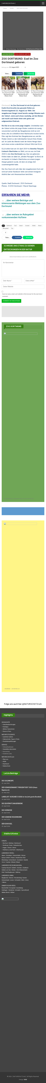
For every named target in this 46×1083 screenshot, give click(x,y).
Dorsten (19, 867)
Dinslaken (9, 855)
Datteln (14, 867)
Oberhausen (20, 849)
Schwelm (17, 890)
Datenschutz (6, 766)
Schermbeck (12, 860)
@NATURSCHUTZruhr (32, 704)
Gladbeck (25, 867)
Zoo (12, 228)
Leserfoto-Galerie (8, 736)
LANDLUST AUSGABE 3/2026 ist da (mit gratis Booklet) (21, 797)
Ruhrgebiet (5, 228)
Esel (15, 225)
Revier (40, 225)
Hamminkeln (16, 855)
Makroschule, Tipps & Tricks (11, 739)
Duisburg (5, 845)
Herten (14, 870)
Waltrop (18, 872)
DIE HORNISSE (7, 810)
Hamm (10, 847)
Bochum (5, 843)
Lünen (12, 880)
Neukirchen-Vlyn (21, 857)
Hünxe (23, 855)
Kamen (25, 877)
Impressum (6, 763)
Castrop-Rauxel (6, 867)
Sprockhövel (25, 890)
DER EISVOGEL (7, 824)
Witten (12, 892)
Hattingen (4, 890)
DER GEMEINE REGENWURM (12, 817)
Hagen (5, 847)
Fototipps (5, 726)
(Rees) (18, 862)
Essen (11, 845)
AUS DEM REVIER (7, 54)
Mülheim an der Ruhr (9, 849)
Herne (14, 847)
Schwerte (17, 880)
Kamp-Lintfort (6, 857)
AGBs (4, 761)
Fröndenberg (18, 877)
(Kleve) (13, 862)
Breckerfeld (5, 888)
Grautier (27, 225)
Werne (4, 882)
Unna (26, 880)
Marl (3, 872)
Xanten (8, 862)
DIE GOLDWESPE (8, 781)
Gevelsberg (19, 888)
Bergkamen (5, 877)
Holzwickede (5, 880)
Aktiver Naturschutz (8, 729)
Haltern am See (6, 870)
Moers (13, 857)
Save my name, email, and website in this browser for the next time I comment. (22, 295)
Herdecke (11, 890)
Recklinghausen (10, 872)
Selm (22, 880)
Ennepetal (12, 888)
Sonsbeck (20, 860)
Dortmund (9, 225)
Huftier (34, 225)
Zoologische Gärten (22, 54)
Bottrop (11, 843)
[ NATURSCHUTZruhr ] (8, 3)
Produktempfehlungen (9, 741)
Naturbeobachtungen (9, 724)
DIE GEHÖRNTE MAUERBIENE (12, 803)
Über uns (5, 759)
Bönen (11, 877)
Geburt (21, 225)
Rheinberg (5, 860)
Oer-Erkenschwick (22, 870)
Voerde (26, 860)
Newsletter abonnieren (9, 749)
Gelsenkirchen (18, 845)
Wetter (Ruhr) (5, 892)
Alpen (3, 855)
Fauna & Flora (7, 731)
